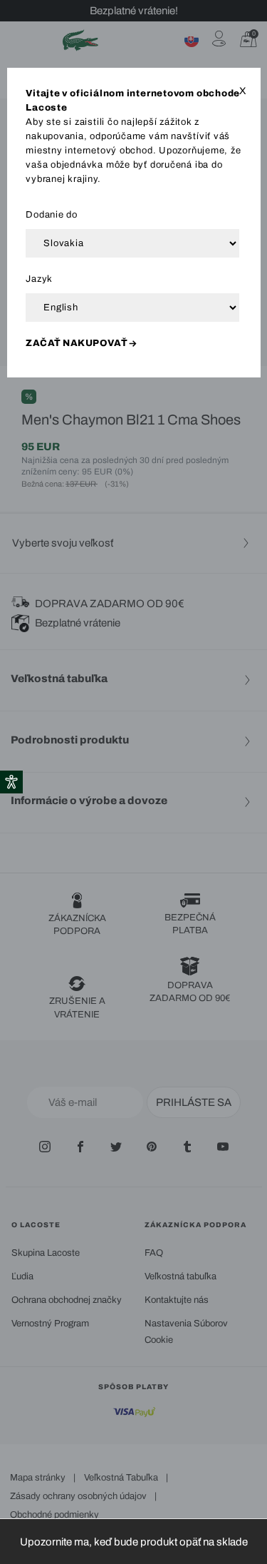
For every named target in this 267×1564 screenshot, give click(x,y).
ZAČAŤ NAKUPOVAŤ (76, 343)
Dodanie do (52, 215)
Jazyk (39, 279)
